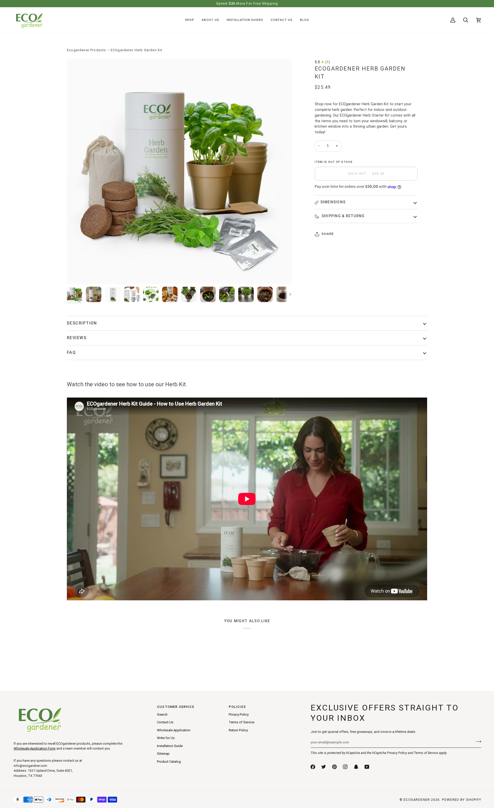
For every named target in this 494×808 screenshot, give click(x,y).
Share (327, 234)
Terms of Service (426, 753)
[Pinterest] (334, 767)
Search (162, 714)
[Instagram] (345, 767)
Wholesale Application (173, 730)
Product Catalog (169, 761)
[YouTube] (367, 767)
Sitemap (163, 754)
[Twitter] (323, 767)
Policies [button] (237, 707)
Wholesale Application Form (35, 748)
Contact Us (165, 722)
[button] (189, 20)
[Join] (477, 741)
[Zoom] (179, 171)
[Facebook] (313, 767)
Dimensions (333, 202)
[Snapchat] (356, 767)
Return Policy (238, 730)
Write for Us (166, 738)
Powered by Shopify (461, 800)
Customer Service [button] (175, 707)
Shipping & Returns (343, 216)
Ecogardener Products (86, 50)
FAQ (71, 352)
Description (82, 323)
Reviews (76, 337)
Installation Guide (170, 746)
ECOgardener (417, 800)
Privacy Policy (397, 753)
